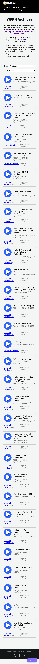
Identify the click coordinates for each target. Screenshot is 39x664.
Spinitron (21, 39)
